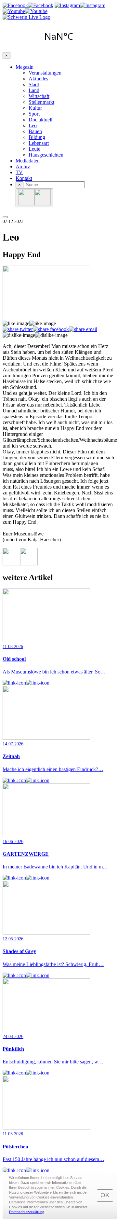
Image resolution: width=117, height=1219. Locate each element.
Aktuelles (38, 78)
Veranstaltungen (45, 73)
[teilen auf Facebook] (51, 329)
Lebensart (39, 143)
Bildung (37, 137)
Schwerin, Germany (58, 36)
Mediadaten (28, 160)
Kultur (35, 108)
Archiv (23, 166)
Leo (33, 125)
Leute (34, 149)
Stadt (34, 84)
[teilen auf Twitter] (18, 329)
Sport (34, 114)
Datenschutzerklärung (26, 1212)
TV (19, 172)
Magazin (24, 67)
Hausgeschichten (46, 155)
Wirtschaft (39, 96)
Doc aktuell (40, 119)
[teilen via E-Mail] (83, 329)
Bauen (35, 131)
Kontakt (24, 178)
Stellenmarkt (41, 102)
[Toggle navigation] (5, 217)
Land (34, 90)
